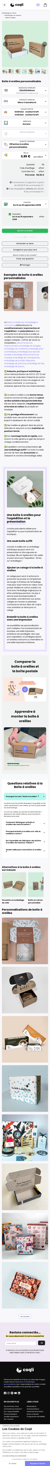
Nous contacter (33, 1414)
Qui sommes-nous (11, 1406)
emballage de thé (35, 363)
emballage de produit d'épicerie (19, 360)
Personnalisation (10, 1414)
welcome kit (22, 342)
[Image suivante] (44, 44)
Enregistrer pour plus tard (25, 250)
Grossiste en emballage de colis (13, 901)
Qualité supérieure (11, 1416)
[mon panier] (45, 5)
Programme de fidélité (36, 1416)
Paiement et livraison (35, 1411)
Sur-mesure (8, 1419)
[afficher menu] (4, 5)
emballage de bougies (29, 345)
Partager (26, 265)
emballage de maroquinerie (26, 357)
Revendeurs (31, 1406)
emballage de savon (14, 366)
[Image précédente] (5, 44)
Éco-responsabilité (11, 1411)
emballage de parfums (15, 363)
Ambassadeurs (33, 1409)
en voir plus (25, 1316)
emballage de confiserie (15, 348)
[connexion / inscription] (39, 5)
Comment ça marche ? (13, 1409)
